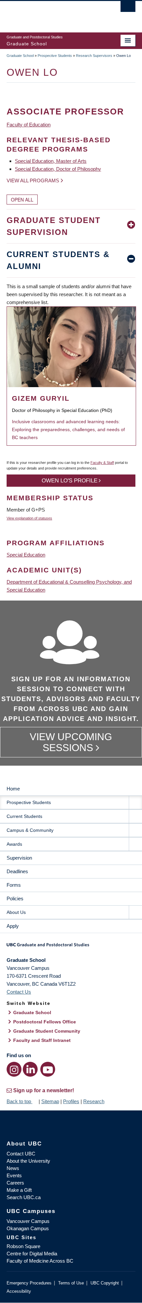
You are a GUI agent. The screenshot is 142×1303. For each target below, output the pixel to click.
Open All (22, 199)
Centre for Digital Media (32, 1253)
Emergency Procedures (29, 1283)
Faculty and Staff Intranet (42, 1040)
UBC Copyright (104, 1283)
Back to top (19, 1101)
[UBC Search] (128, 8)
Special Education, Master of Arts (51, 161)
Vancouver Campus (28, 1221)
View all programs (33, 180)
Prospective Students (55, 56)
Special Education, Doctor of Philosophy (58, 169)
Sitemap (50, 1101)
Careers (15, 1183)
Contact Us (19, 992)
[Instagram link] (14, 1069)
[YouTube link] (47, 1069)
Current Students (24, 816)
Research (93, 1101)
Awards (14, 844)
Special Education (26, 555)
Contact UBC (21, 1153)
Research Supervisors (94, 56)
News (13, 1168)
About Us (16, 912)
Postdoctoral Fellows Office (44, 1021)
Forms (14, 885)
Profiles (71, 1101)
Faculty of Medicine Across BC (40, 1261)
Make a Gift (19, 1190)
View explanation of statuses (29, 518)
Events (14, 1175)
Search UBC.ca (24, 1197)
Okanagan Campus (28, 1228)
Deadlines (17, 871)
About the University (28, 1161)
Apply (13, 926)
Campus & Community (30, 830)
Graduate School (20, 56)
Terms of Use (71, 1283)
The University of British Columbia (52, 13)
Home (13, 788)
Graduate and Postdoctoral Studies (71, 947)
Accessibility (19, 1291)
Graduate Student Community (46, 1031)
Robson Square (23, 1246)
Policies (15, 898)
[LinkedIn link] (30, 1069)
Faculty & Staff (102, 463)
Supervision (19, 858)
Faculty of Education (29, 124)
